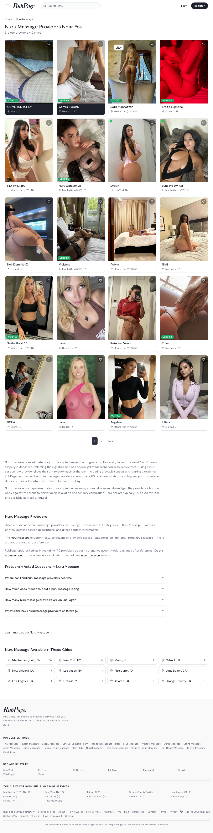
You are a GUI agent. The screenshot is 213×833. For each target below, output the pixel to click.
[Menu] (7, 5)
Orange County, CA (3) (141, 792)
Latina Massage (192, 743)
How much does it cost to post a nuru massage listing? (42, 589)
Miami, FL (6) (94, 792)
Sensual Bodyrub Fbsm (75, 743)
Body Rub (77, 748)
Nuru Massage (94, 748)
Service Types (93, 811)
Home (8, 19)
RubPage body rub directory (19, 811)
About (61, 811)
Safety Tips (138, 811)
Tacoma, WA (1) (53, 800)
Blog (126, 811)
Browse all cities (46, 811)
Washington (9, 774)
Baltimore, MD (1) (96, 796)
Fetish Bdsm (9, 752)
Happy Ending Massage (56, 748)
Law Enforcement (52, 816)
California (78, 770)
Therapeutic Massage (116, 748)
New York (8, 770)
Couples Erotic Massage (144, 748)
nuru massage (20, 538)
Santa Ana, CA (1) (180, 796)
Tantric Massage (196, 748)
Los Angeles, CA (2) (181, 792)
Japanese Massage (102, 743)
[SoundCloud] (187, 812)
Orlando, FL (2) (11, 796)
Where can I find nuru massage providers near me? (39, 578)
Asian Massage (11, 748)
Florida (42, 770)
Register (199, 5)
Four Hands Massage (172, 748)
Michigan (113, 770)
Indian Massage (30, 743)
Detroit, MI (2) (52, 796)
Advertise (109, 811)
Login (184, 5)
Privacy (173, 811)
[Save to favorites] (49, 44)
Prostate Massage (150, 743)
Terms (163, 811)
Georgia (182, 770)
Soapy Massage (50, 743)
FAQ (119, 811)
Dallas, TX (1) (10, 800)
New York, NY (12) (54, 792)
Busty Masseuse (31, 748)
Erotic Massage (172, 743)
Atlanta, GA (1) (136, 796)
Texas (41, 774)
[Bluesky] (181, 812)
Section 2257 (10, 816)
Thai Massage (10, 743)
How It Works (75, 811)
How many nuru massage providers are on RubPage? (40, 600)
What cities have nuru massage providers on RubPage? (42, 611)
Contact (152, 811)
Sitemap (69, 816)
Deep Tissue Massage (126, 743)
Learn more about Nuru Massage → (28, 632)
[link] (29, 111)
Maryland (148, 770)
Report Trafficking (30, 816)
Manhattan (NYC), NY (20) (17, 792)
